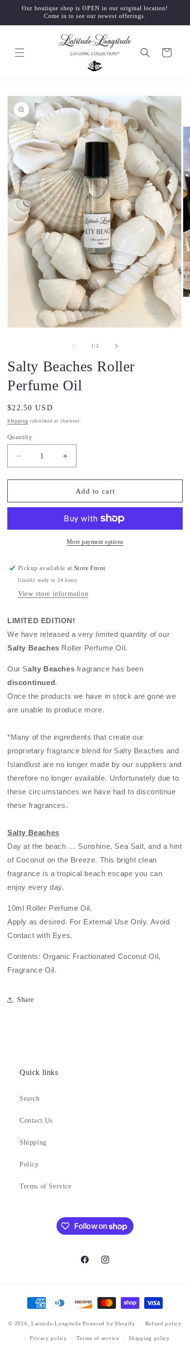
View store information (53, 593)
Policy (29, 1164)
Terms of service (97, 1338)
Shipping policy (149, 1338)
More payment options (95, 541)
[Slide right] (116, 346)
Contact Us (36, 1120)
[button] (19, 52)
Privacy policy (48, 1338)
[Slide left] (73, 346)
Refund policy (163, 1323)
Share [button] (25, 999)
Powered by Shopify (109, 1323)
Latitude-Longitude (56, 1323)
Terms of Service (45, 1186)
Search (29, 1098)
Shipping (17, 420)
